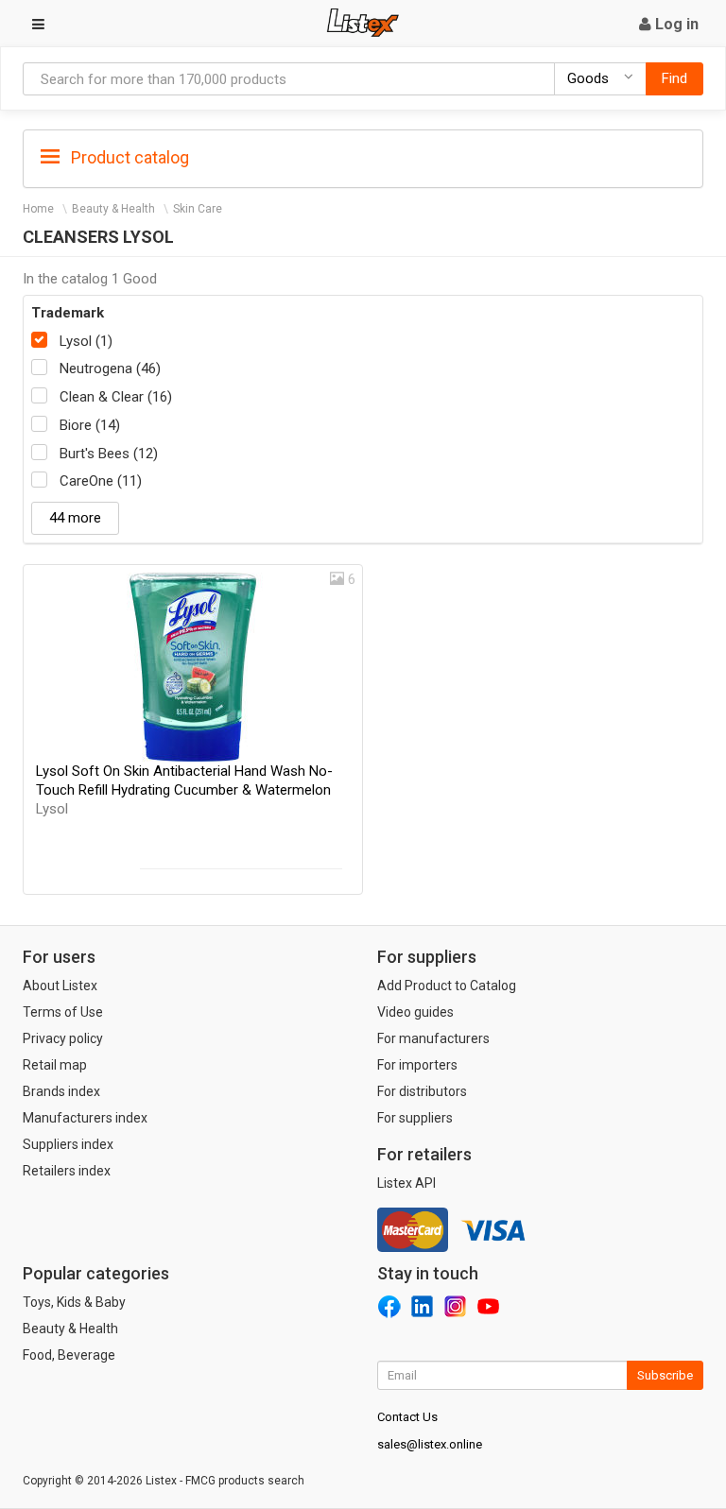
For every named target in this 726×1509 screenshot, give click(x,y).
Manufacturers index (85, 1117)
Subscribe (665, 1375)
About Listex (60, 985)
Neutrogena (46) (110, 368)
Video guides (415, 1012)
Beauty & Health (113, 208)
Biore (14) (90, 425)
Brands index (61, 1091)
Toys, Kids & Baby (74, 1302)
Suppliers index (68, 1144)
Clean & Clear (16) (116, 396)
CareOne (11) (101, 480)
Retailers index (67, 1170)
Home (38, 208)
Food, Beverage (69, 1355)
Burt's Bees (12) (109, 453)
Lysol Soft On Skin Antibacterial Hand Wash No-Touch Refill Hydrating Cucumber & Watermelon (184, 790)
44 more (75, 517)
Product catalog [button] (128, 157)
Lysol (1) (86, 341)
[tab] (363, 156)
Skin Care (197, 208)
